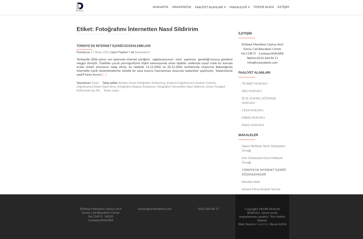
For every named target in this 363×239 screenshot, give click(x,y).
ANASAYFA (160, 7)
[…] (104, 74)
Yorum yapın (111, 90)
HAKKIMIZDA (181, 7)
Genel (95, 82)
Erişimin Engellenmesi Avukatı (186, 82)
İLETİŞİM (283, 7)
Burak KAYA (278, 224)
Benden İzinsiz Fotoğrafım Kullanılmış (142, 82)
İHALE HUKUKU (253, 125)
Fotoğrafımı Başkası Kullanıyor (136, 86)
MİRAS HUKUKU (253, 117)
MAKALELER (238, 7)
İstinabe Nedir (251, 181)
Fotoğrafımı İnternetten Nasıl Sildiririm (181, 86)
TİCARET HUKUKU (255, 83)
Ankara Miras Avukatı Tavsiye (261, 189)
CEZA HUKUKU (252, 110)
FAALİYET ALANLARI (209, 7)
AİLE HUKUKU (252, 91)
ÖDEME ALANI (264, 7)
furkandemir (142, 52)
